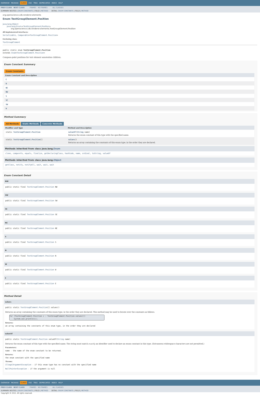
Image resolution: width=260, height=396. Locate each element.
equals (28, 153)
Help (60, 3)
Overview (5, 3)
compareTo (18, 153)
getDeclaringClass (53, 153)
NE (7, 88)
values (71, 139)
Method (44, 11)
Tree (35, 3)
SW (7, 104)
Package (15, 3)
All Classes (58, 8)
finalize (37, 153)
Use (30, 3)
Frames (33, 8)
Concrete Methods (52, 124)
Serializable (9, 35)
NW (7, 92)
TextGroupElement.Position (36, 26)
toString (96, 153)
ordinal (86, 153)
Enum (13, 53)
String (80, 132)
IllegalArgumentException (18, 365)
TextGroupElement (11, 42)
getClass (9, 165)
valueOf (72, 132)
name (78, 153)
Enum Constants (25, 11)
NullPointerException (16, 369)
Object (57, 160)
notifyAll (30, 165)
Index (54, 3)
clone (8, 153)
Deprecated (44, 3)
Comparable (23, 35)
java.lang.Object (10, 24)
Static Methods (30, 124)
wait (39, 165)
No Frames (43, 8)
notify (19, 165)
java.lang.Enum (14, 26)
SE (7, 100)
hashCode (69, 153)
